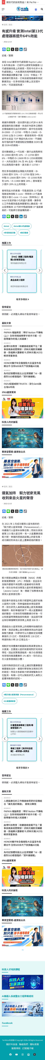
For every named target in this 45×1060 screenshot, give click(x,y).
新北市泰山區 (16, 277)
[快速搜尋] (42, 10)
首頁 (5, 24)
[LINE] (29, 1054)
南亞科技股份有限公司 (19, 286)
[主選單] (3, 10)
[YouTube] (17, 1054)
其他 (10, 24)
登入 (17, 314)
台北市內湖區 (16, 254)
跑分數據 (24, 232)
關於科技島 (11, 1044)
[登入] (36, 10)
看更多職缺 (22, 299)
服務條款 (16, 1048)
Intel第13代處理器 (22, 226)
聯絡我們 (23, 1044)
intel (7, 226)
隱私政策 (34, 1044)
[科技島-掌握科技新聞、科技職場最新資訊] (22, 8)
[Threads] (35, 1054)
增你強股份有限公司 (18, 263)
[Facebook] (11, 1054)
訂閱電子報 (28, 1048)
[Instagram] (23, 1054)
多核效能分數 (10, 232)
